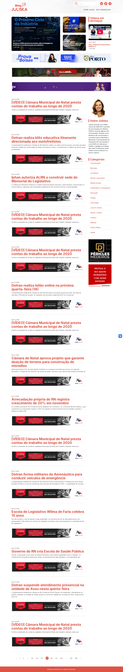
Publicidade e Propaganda (100, 188)
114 (42, 658)
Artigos (93, 198)
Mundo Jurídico (96, 213)
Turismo (93, 218)
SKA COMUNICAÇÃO (103, 10)
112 (32, 658)
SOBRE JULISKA (89, 10)
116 (51, 658)
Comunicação (95, 163)
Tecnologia (94, 203)
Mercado (93, 168)
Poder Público (95, 227)
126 (76, 658)
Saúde (92, 232)
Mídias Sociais (95, 183)
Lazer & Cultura (96, 208)
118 (61, 658)
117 (56, 658)
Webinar (93, 222)
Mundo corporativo (97, 178)
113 (37, 658)
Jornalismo (94, 173)
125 (71, 658)
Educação (94, 193)
